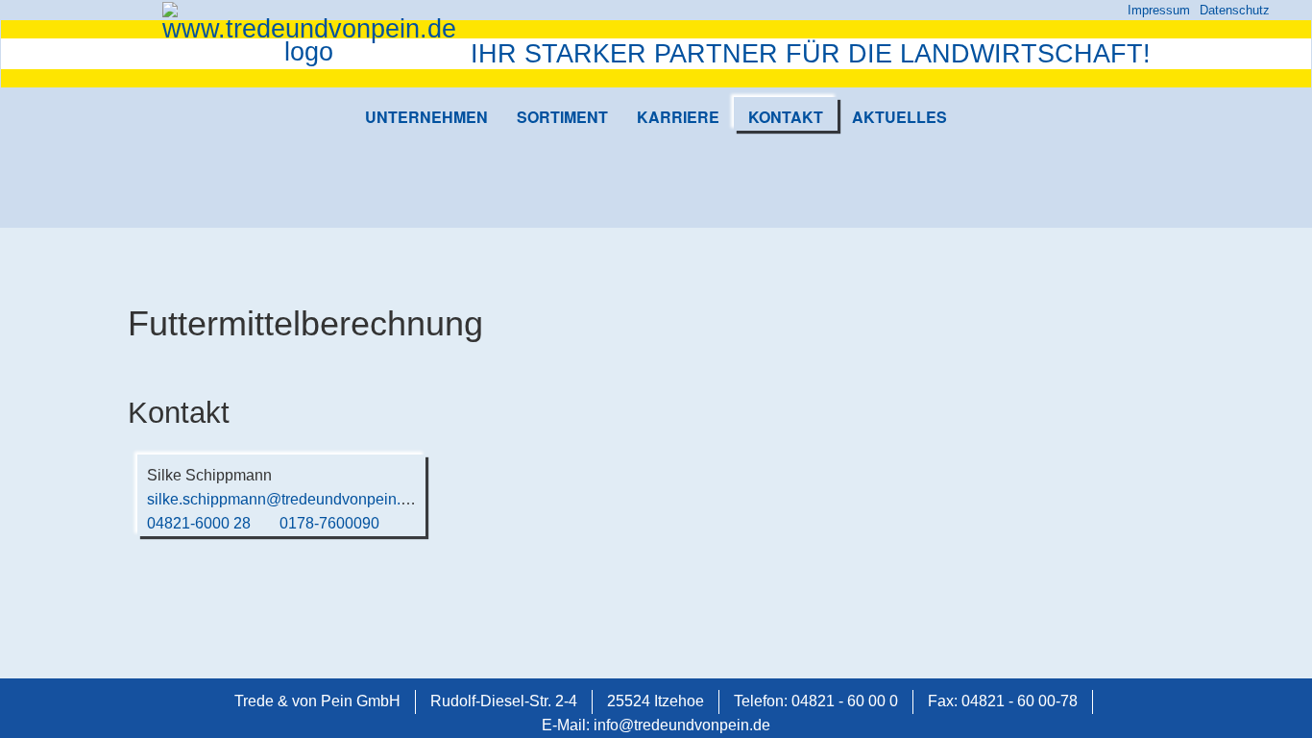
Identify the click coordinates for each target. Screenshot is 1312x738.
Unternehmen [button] (426, 117)
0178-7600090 (329, 523)
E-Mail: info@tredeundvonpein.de (656, 725)
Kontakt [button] (785, 117)
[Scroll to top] (1270, 696)
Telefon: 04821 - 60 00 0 (816, 701)
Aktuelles (899, 117)
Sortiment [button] (562, 117)
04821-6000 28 (199, 523)
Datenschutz (1235, 10)
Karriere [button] (678, 117)
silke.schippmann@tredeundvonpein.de (282, 499)
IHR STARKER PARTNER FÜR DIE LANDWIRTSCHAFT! (811, 53)
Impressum (1159, 10)
